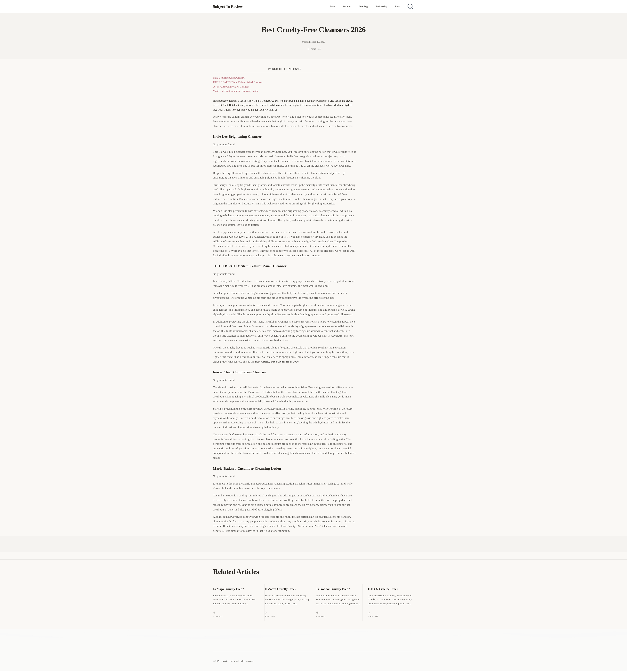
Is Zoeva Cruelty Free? (280, 589)
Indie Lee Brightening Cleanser (229, 77)
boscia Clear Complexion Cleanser (231, 86)
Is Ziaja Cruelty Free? (228, 589)
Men (332, 6)
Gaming (363, 6)
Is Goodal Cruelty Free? (333, 589)
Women (347, 6)
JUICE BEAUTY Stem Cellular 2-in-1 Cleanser (238, 82)
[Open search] (410, 6)
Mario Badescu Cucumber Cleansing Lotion (235, 91)
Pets (397, 6)
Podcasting (381, 6)
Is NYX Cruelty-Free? (383, 589)
